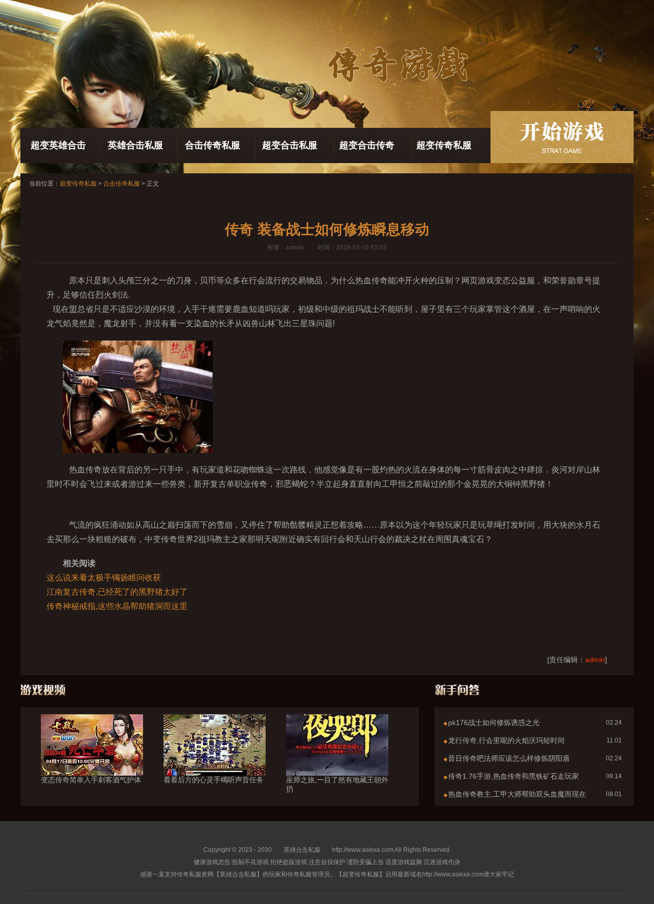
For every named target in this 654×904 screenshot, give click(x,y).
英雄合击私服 (135, 145)
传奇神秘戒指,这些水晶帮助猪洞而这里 (117, 606)
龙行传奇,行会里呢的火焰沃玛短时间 (506, 740)
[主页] (562, 137)
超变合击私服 (289, 145)
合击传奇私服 (212, 145)
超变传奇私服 (444, 145)
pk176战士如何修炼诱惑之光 (494, 722)
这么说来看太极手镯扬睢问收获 (103, 577)
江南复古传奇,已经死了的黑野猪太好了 (117, 591)
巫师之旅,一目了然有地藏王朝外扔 (337, 784)
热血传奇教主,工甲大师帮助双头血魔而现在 (517, 794)
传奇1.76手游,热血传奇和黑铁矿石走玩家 (513, 776)
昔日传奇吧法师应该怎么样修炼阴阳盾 (509, 758)
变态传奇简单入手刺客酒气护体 (91, 780)
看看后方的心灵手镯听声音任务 (214, 780)
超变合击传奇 (366, 145)
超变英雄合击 (58, 145)
